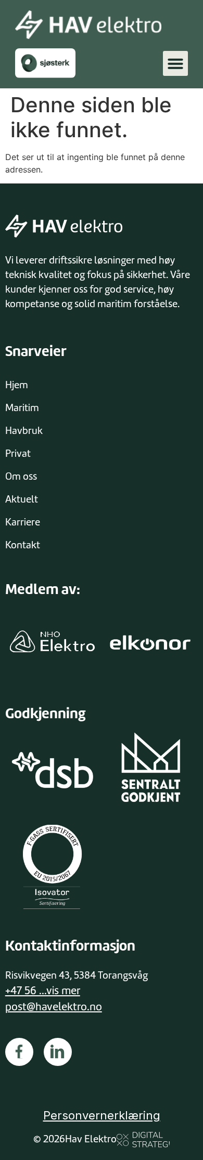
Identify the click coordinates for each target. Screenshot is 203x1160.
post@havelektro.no (53, 1006)
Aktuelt (21, 499)
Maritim (22, 407)
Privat (18, 453)
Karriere (22, 522)
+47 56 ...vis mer (42, 990)
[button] (175, 63)
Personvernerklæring (101, 1115)
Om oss (21, 476)
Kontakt (22, 544)
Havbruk (24, 430)
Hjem (16, 384)
